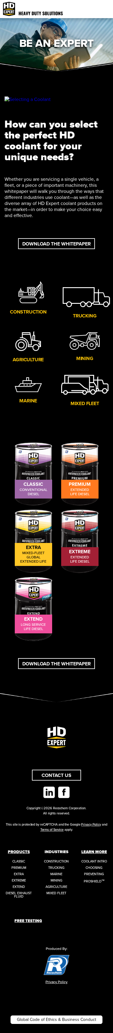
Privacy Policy (91, 825)
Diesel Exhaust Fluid (19, 894)
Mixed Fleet (85, 404)
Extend (19, 887)
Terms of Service (52, 830)
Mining (84, 359)
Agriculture (28, 360)
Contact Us (56, 775)
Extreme (19, 880)
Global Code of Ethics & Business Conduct (56, 1019)
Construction (28, 312)
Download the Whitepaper (56, 244)
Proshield (94, 881)
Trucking (84, 316)
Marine (28, 401)
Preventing (94, 874)
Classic (18, 861)
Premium (18, 868)
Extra (19, 874)
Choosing (94, 868)
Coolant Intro (94, 861)
